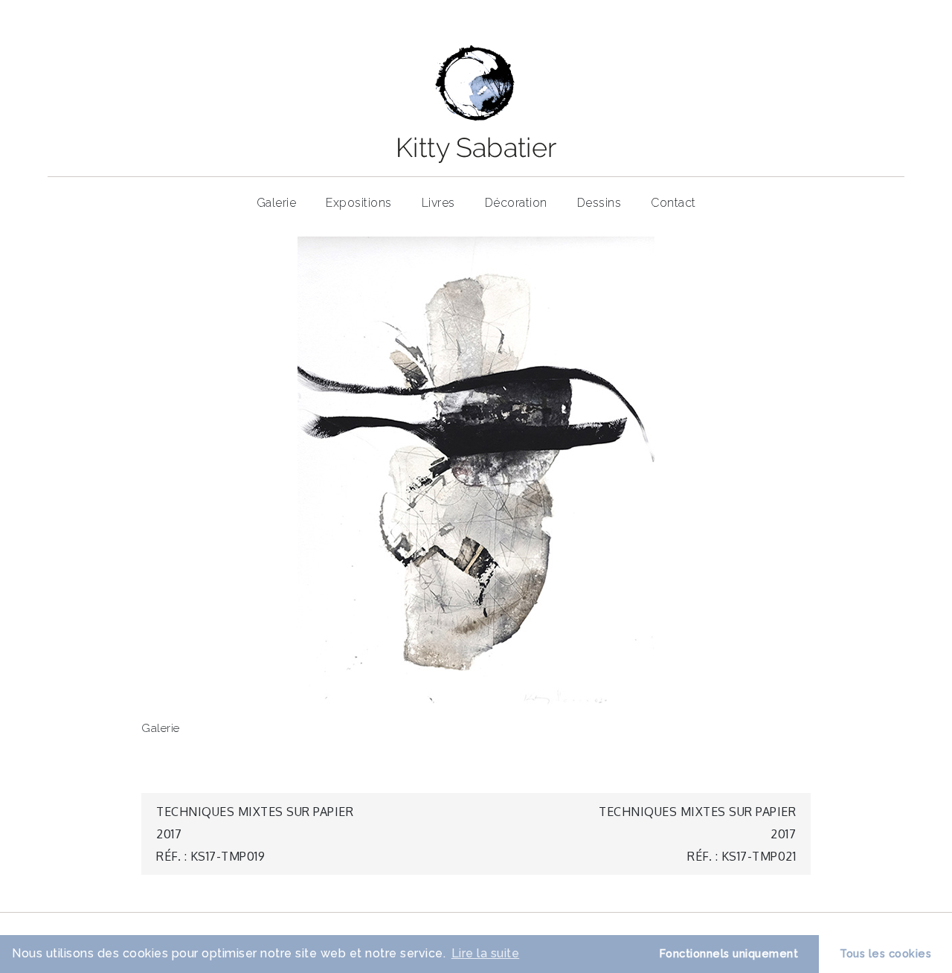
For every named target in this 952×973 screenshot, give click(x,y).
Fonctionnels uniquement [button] (729, 953)
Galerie (277, 203)
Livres (438, 203)
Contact (673, 203)
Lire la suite (485, 953)
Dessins (599, 203)
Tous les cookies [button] (885, 953)
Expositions (359, 203)
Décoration (516, 203)
